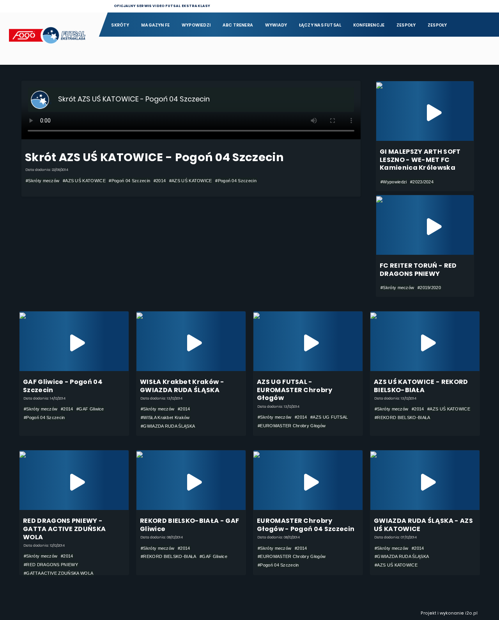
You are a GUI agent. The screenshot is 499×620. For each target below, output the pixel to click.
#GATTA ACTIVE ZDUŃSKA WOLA (58, 573)
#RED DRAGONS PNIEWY (51, 564)
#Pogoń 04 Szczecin (129, 180)
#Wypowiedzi (393, 181)
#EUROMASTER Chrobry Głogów (292, 425)
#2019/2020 (429, 287)
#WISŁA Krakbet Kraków (165, 417)
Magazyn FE (155, 25)
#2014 (160, 180)
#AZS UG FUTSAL (329, 417)
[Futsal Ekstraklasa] (49, 38)
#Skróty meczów (42, 180)
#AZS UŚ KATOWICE (84, 180)
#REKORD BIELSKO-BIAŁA (402, 417)
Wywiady (276, 25)
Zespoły (406, 25)
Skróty (120, 25)
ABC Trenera (238, 25)
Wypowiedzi (196, 25)
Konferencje (368, 25)
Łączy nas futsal (320, 25)
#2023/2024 (422, 181)
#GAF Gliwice (90, 409)
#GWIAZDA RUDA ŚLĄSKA (168, 426)
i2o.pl (471, 613)
